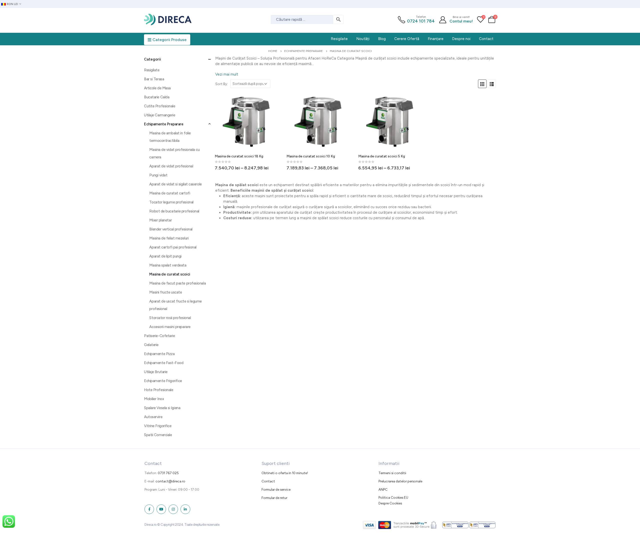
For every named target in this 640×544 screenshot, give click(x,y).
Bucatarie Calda (156, 97)
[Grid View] (482, 84)
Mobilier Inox (154, 399)
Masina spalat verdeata (167, 265)
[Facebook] (149, 509)
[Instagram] (173, 509)
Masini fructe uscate (165, 292)
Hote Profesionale (158, 390)
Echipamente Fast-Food (164, 363)
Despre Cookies (390, 503)
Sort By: (221, 84)
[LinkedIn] (185, 509)
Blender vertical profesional (170, 229)
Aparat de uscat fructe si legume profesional (175, 305)
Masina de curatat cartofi (169, 193)
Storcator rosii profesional (170, 318)
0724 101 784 (421, 21)
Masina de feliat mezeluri (168, 238)
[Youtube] (161, 509)
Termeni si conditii (392, 473)
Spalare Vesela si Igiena (162, 408)
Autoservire (153, 417)
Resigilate (152, 70)
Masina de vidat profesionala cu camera (174, 153)
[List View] (492, 84)
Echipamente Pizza (159, 354)
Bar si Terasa (154, 79)
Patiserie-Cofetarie (159, 336)
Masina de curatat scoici (169, 274)
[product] (248, 121)
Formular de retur (274, 498)
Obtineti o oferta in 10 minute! (285, 473)
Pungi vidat (158, 175)
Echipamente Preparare (164, 124)
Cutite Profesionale (159, 106)
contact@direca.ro (170, 481)
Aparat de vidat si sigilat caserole (175, 184)
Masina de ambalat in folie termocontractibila (169, 137)
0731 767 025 (168, 473)
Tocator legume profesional (171, 202)
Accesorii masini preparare (169, 327)
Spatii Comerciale (158, 435)
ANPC (383, 489)
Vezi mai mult (226, 74)
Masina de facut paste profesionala (177, 283)
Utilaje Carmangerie (159, 115)
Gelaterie (151, 345)
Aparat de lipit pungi (165, 256)
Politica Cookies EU (393, 497)
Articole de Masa (157, 88)
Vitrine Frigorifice (157, 426)
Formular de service (276, 489)
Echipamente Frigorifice (163, 381)
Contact (268, 481)
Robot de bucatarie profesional (174, 211)
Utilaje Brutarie (156, 372)
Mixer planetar (160, 220)
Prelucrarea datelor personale (400, 481)
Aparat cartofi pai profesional (172, 247)
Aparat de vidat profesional (171, 166)
